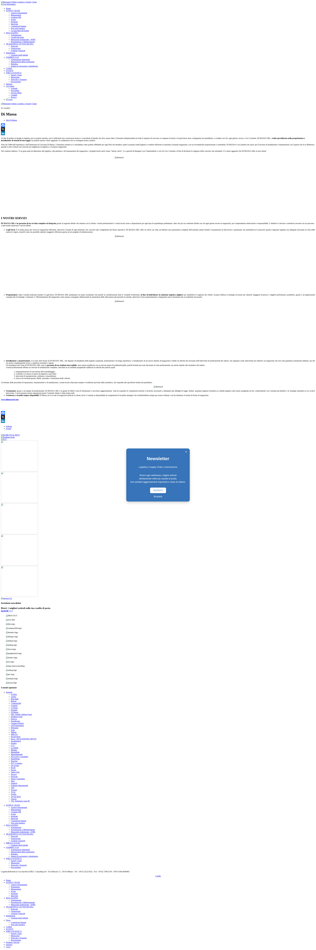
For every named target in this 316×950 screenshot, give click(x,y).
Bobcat (13, 701)
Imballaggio (10, 53)
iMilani (13, 732)
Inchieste (14, 22)
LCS (13, 745)
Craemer (14, 706)
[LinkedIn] (158, 133)
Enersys (14, 719)
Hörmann (14, 728)
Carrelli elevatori (17, 37)
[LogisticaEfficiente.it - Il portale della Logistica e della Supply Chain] (19, 2)
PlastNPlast (15, 759)
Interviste (14, 24)
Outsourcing (15, 48)
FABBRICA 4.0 (12, 57)
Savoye (14, 774)
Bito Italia (15, 699)
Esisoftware (15, 721)
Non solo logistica (18, 28)
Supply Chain (16, 75)
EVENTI (9, 71)
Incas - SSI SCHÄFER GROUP (23, 739)
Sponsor (9, 84)
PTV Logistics (16, 763)
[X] (158, 129)
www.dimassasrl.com (10, 399)
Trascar (14, 799)
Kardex (14, 743)
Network (14, 46)
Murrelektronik (17, 754)
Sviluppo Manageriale (19, 785)
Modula (14, 750)
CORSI (9, 68)
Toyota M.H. (16, 797)
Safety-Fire (15, 772)
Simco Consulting (18, 779)
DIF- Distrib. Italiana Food (21, 714)
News (8, 920)
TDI (12, 788)
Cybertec (14, 708)
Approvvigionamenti (19, 13)
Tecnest (14, 790)
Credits (158, 876)
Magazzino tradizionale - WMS (23, 39)
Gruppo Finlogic (17, 723)
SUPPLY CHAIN (13, 11)
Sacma (13, 770)
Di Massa (14, 712)
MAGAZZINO (12, 33)
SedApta (14, 777)
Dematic (14, 710)
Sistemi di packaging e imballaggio (24, 66)
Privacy (14, 97)
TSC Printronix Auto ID (20, 801)
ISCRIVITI (158, 490)
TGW (13, 792)
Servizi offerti (16, 93)
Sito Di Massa (11, 120)
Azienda (14, 88)
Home (8, 8)
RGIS (13, 768)
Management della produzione (22, 62)
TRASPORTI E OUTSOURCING (20, 44)
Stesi (13, 781)
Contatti (14, 95)
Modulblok (15, 752)
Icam (13, 730)
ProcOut (14, 761)
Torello (13, 794)
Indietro (9, 426)
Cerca (8, 947)
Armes (13, 697)
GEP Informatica (17, 725)
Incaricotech (15, 737)
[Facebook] (158, 125)
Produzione (15, 887)
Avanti (8, 429)
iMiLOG (14, 734)
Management (16, 15)
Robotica (14, 64)
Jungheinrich (16, 741)
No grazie (158, 496)
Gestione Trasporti (18, 51)
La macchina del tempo (20, 31)
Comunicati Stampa (18, 26)
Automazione (16, 35)
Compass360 (16, 703)
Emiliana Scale (16, 717)
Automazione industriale (20, 59)
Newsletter (15, 91)
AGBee (14, 694)
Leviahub (14, 748)
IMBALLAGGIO (13, 843)
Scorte (13, 20)
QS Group (15, 765)
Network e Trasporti (19, 79)
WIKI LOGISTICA (14, 73)
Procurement (16, 82)
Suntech (14, 783)
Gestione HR (16, 17)
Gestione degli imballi (19, 55)
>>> (7, 611)
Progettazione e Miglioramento (23, 42)
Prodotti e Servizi (12, 942)
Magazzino (15, 77)
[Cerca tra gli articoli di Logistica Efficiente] (9, 99)
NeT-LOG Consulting (19, 757)
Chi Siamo (10, 86)
